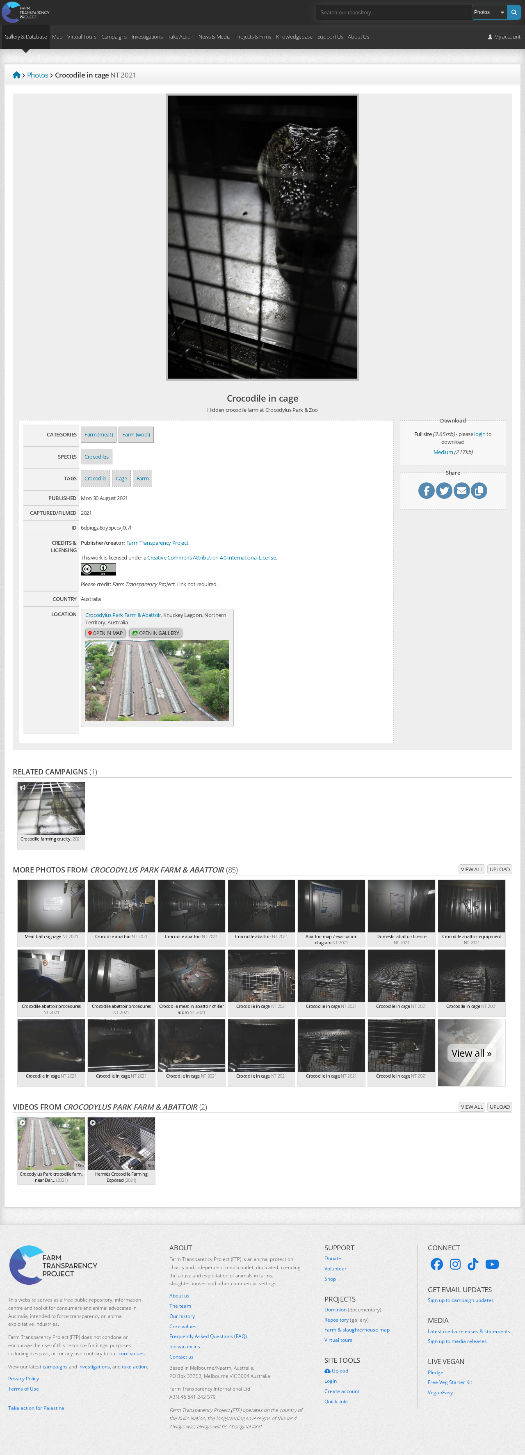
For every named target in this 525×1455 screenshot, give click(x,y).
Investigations (147, 36)
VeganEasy (440, 1392)
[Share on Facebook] (426, 490)
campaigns (55, 1366)
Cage (121, 478)
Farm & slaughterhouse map (357, 1330)
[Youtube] (492, 1264)
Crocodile (95, 478)
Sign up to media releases (457, 1341)
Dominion (352, 1310)
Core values (182, 1326)
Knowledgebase (294, 36)
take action (134, 1366)
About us (179, 1296)
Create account (341, 1391)
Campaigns (114, 36)
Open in (107, 633)
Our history (182, 1316)
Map (57, 36)
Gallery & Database (26, 36)
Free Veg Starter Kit (450, 1382)
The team (180, 1306)
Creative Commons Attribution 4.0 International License (211, 557)
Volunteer (335, 1268)
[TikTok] (473, 1264)
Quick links (336, 1401)
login (479, 434)
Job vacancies (184, 1346)
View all (472, 869)
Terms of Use (23, 1389)
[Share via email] (462, 490)
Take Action (181, 36)
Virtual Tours (81, 36)
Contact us (181, 1357)
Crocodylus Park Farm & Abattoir (123, 615)
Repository (346, 1320)
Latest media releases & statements (469, 1331)
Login (330, 1381)
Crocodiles (96, 456)
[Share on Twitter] (444, 490)
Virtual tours (338, 1340)
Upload (500, 869)
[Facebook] (437, 1264)
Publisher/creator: (103, 542)
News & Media (215, 36)
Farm (143, 478)
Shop (330, 1279)
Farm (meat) (98, 434)
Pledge (435, 1372)
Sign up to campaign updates (461, 1300)
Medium (443, 452)
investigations (94, 1366)
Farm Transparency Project (157, 542)
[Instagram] (455, 1264)
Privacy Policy (23, 1378)
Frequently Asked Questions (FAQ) (208, 1336)
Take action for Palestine (36, 1408)
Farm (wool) (136, 434)
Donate (332, 1258)
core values (132, 1353)
